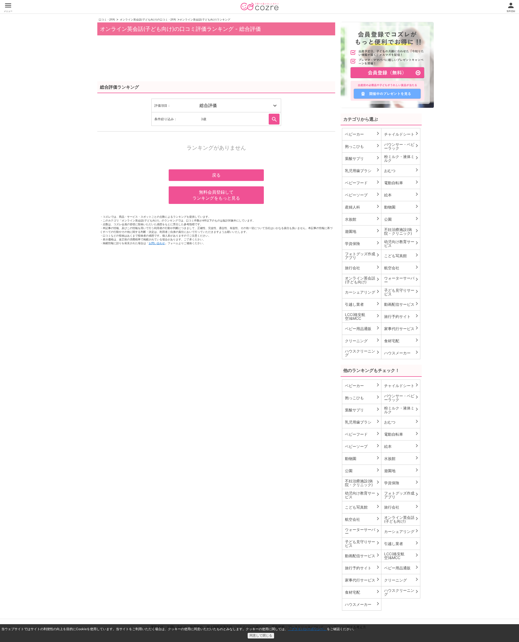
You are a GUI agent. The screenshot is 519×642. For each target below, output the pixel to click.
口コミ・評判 (107, 19)
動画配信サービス (401, 304)
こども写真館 (401, 255)
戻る (216, 175)
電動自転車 (401, 182)
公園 (401, 219)
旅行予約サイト (401, 316)
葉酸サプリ (362, 158)
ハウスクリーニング (362, 353)
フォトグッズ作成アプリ (362, 255)
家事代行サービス (401, 328)
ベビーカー (362, 134)
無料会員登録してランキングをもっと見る (216, 195)
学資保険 (362, 243)
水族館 (362, 219)
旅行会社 (362, 267)
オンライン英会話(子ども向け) (362, 280)
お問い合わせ (157, 243)
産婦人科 (362, 206)
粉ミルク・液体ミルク (401, 158)
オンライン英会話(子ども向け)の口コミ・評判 (148, 19)
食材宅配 (401, 340)
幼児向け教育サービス (401, 243)
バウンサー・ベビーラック (401, 146)
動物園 (401, 206)
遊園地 (362, 231)
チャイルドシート (401, 134)
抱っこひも (362, 146)
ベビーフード (362, 182)
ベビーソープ (362, 194)
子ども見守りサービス (401, 292)
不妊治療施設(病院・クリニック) (401, 231)
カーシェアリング (362, 292)
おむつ (401, 170)
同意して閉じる (260, 635)
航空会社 (401, 267)
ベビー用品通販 (362, 328)
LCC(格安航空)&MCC (362, 316)
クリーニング (362, 340)
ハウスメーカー (401, 352)
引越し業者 (362, 304)
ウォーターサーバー (401, 280)
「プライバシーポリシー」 (307, 629)
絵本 (401, 194)
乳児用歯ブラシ (362, 170)
